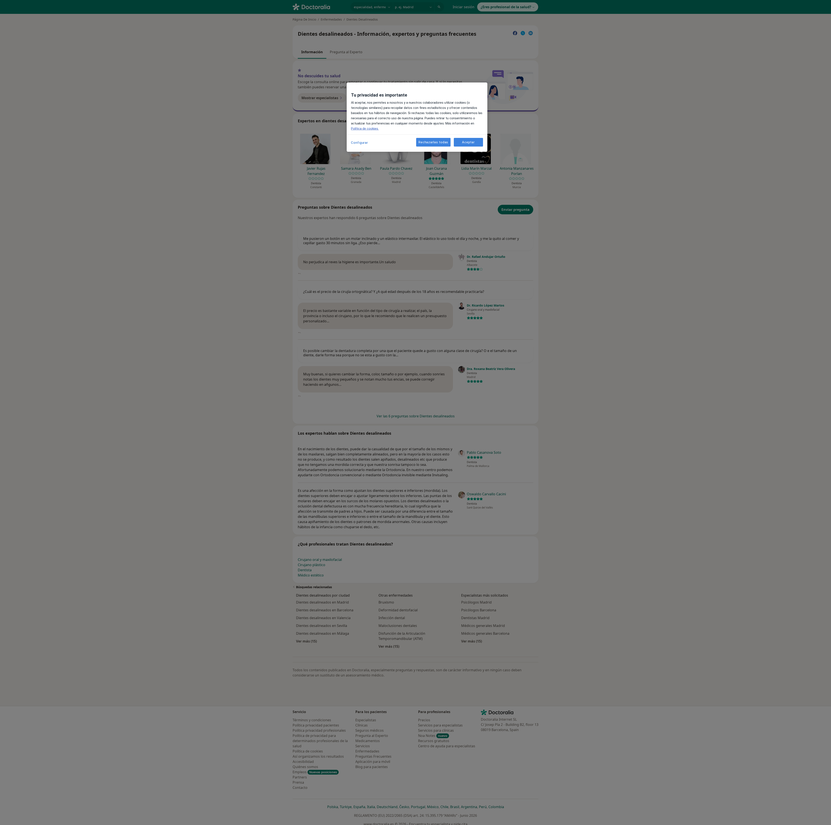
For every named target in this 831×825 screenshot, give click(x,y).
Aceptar (468, 142)
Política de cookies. (365, 129)
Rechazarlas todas (433, 142)
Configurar (359, 143)
